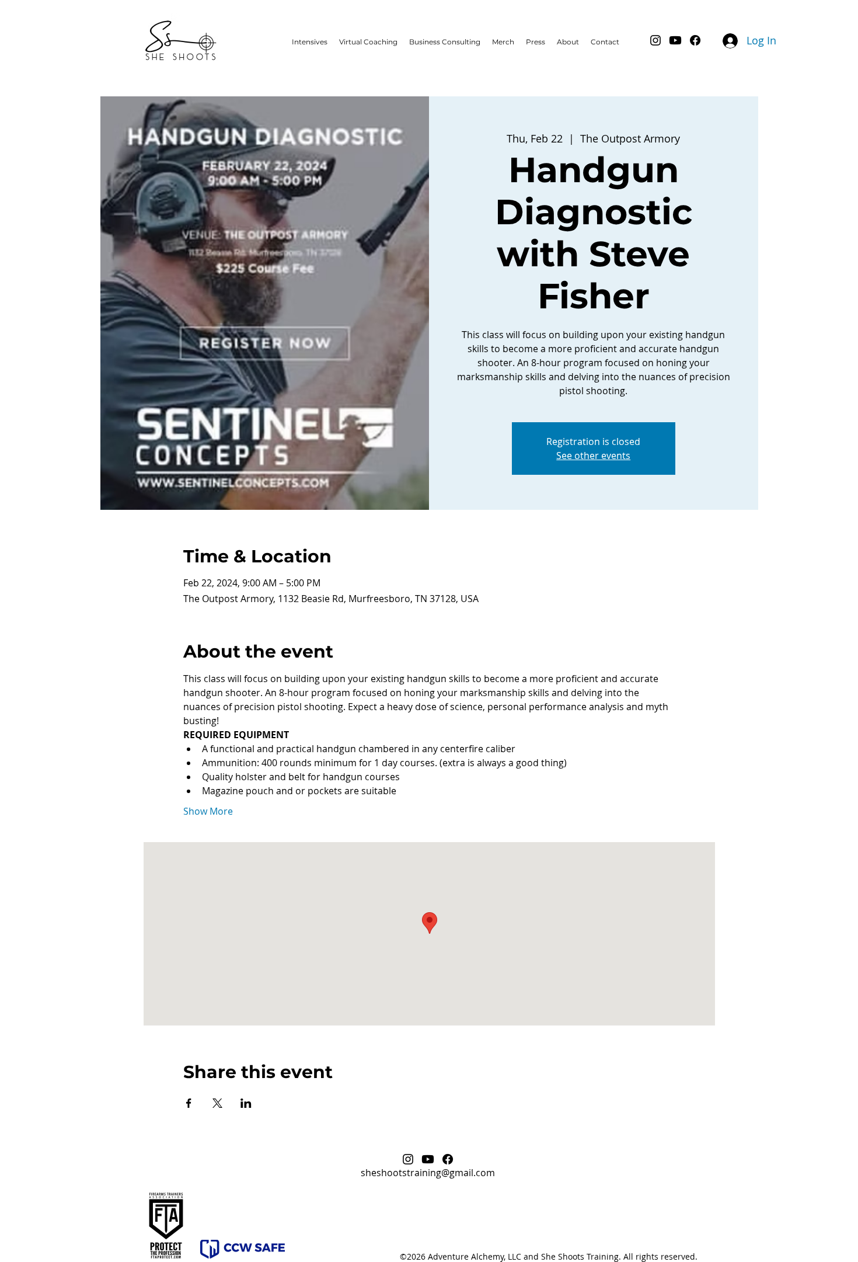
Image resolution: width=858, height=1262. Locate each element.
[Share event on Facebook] (188, 1103)
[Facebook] (695, 40)
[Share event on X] (217, 1103)
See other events (593, 455)
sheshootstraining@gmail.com (428, 1172)
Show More (208, 811)
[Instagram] (655, 40)
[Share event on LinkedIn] (246, 1103)
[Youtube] (675, 40)
